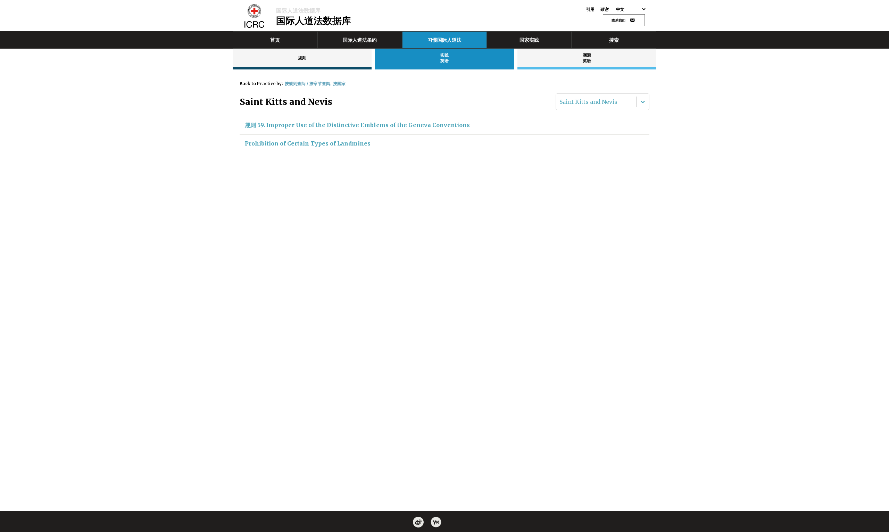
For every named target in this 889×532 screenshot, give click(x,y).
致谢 (604, 9)
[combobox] (560, 101)
